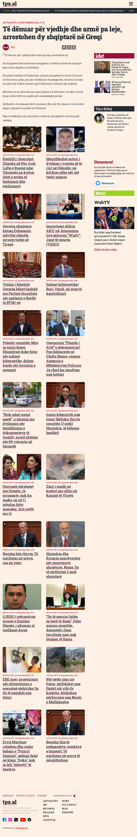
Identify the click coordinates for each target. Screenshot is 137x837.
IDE (45, 805)
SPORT (65, 801)
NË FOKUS (49, 808)
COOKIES (42, 795)
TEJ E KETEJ (69, 805)
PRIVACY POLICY (25, 795)
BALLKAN (48, 812)
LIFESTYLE (49, 820)
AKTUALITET (50, 801)
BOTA (46, 816)
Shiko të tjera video (105, 249)
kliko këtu (116, 173)
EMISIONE (67, 812)
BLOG (65, 808)
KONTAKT (8, 795)
